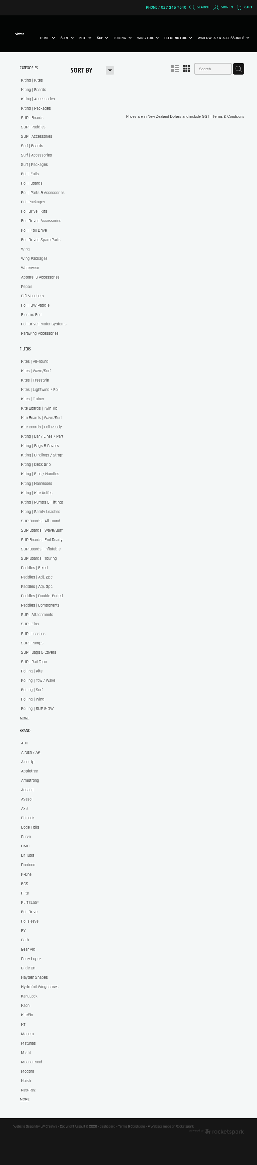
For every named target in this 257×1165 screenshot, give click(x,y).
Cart (247, 7)
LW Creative (48, 1127)
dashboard (107, 1127)
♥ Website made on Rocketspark (171, 1127)
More (24, 718)
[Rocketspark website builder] (216, 1132)
